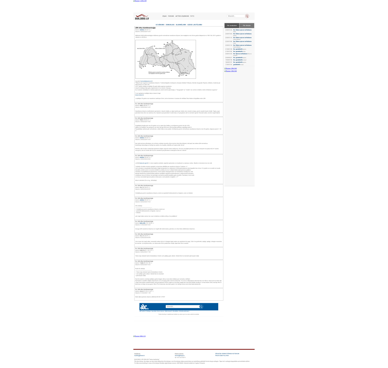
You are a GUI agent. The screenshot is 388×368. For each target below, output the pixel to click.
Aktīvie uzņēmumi (182, 16)
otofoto (142, 30)
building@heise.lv (139, 355)
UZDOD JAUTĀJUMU (194, 25)
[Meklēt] (247, 16)
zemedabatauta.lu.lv (146, 81)
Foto (192, 16)
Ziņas (164, 16)
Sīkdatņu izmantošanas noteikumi (227, 353)
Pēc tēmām (247, 25)
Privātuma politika (222, 355)
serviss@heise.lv (180, 355)
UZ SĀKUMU (160, 25)
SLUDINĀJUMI (181, 25)
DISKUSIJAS (170, 25)
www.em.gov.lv (144, 163)
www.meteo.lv (139, 95)
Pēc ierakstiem (232, 25)
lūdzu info (143, 223)
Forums (171, 16)
